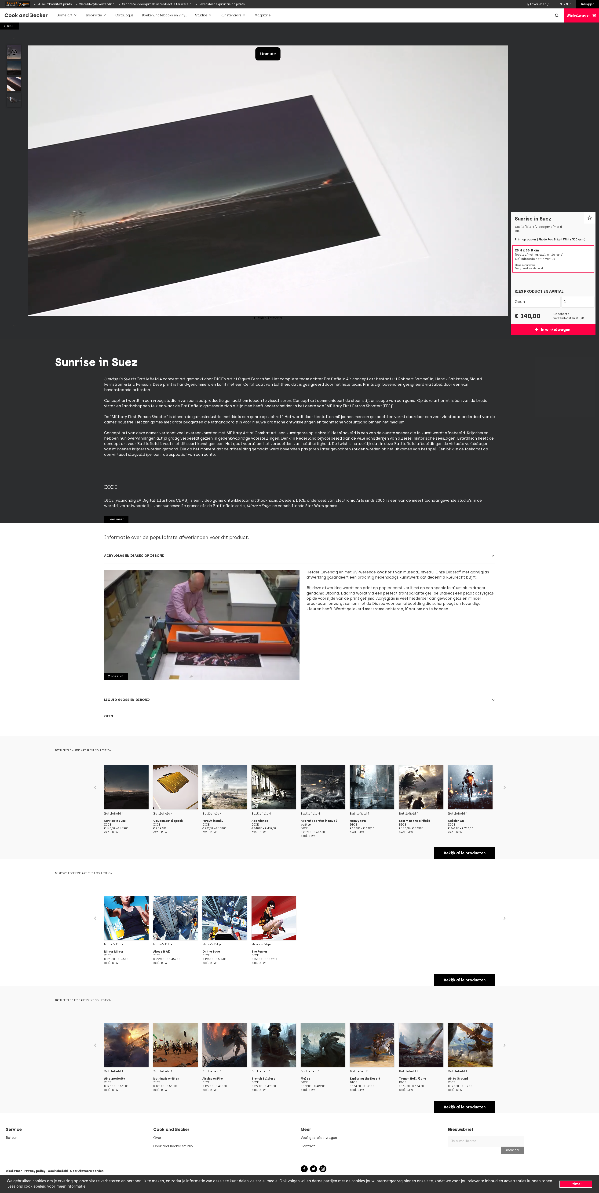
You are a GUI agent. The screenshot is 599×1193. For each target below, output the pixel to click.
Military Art (237, 433)
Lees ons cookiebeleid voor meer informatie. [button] (46, 1186)
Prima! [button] (575, 1184)
